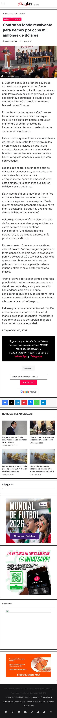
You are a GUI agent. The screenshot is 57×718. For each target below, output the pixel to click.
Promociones (46, 697)
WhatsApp (20, 356)
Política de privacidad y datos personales (22, 697)
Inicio (6, 13)
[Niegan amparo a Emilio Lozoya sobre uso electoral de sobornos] (14, 428)
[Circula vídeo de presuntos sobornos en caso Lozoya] (42, 428)
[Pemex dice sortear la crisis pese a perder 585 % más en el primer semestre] (14, 456)
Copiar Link (28, 382)
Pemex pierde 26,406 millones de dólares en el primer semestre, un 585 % (42, 468)
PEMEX (29, 368)
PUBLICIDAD (29, 706)
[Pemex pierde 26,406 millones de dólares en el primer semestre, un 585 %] (42, 456)
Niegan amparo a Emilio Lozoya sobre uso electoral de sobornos (14, 439)
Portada (17, 19)
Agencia (50, 701)
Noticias (14, 13)
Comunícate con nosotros (14, 701)
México (22, 13)
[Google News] (28, 392)
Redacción (9, 41)
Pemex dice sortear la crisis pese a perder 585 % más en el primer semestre (14, 468)
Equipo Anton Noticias (36, 701)
